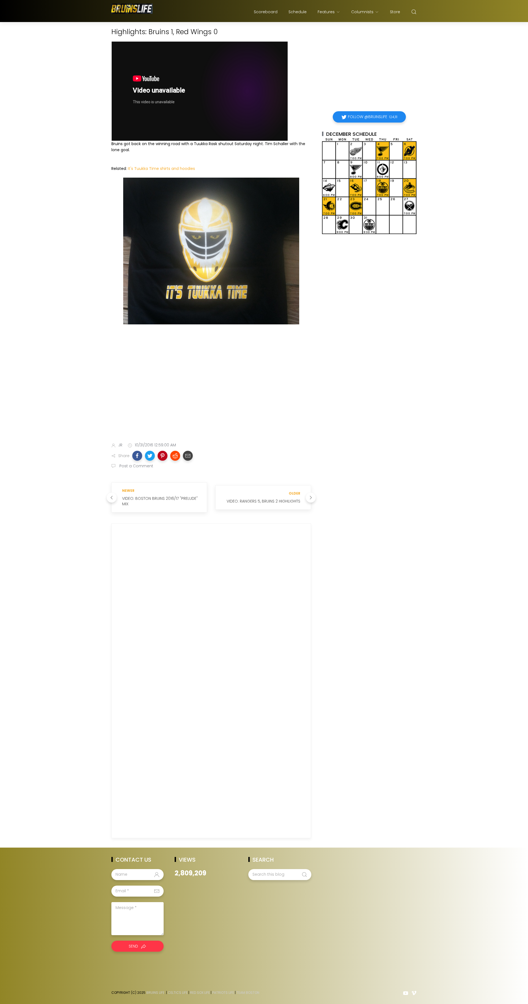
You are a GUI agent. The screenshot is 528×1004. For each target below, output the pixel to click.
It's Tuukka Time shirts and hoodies (161, 168)
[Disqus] (211, 607)
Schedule (297, 12)
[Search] (414, 12)
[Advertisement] (211, 394)
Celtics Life (178, 992)
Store (395, 12)
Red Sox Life (200, 992)
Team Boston (248, 992)
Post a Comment (135, 466)
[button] (137, 456)
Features (326, 12)
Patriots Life (223, 992)
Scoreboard (265, 12)
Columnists (362, 12)
